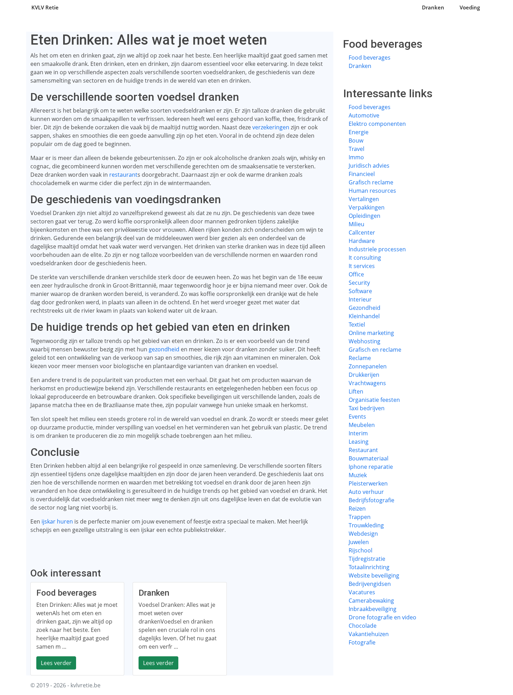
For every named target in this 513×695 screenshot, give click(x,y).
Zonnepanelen (368, 366)
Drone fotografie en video (382, 617)
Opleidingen (364, 216)
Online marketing (371, 333)
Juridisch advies (369, 165)
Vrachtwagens (367, 383)
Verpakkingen (367, 207)
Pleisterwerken (368, 483)
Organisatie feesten (374, 400)
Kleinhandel (364, 316)
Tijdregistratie (367, 559)
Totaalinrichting (369, 567)
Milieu (356, 224)
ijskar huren (57, 521)
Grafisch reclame (371, 182)
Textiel (357, 324)
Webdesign (363, 533)
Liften (356, 391)
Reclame (360, 358)
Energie (359, 132)
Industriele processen (377, 249)
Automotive (364, 115)
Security (359, 283)
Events (357, 416)
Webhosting (364, 341)
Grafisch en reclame (375, 349)
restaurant (123, 174)
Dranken (433, 7)
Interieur (360, 299)
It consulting (365, 257)
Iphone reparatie (371, 467)
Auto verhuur (366, 492)
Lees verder (56, 663)
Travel (356, 149)
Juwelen (359, 542)
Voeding (470, 7)
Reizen (357, 508)
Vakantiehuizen (369, 634)
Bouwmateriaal (368, 458)
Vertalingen (364, 199)
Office (356, 274)
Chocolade (363, 625)
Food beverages (370, 57)
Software (360, 291)
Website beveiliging (374, 575)
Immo (356, 157)
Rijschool (360, 550)
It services (362, 266)
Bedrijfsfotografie (371, 500)
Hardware (362, 241)
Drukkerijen (364, 375)
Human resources (372, 190)
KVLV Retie (45, 7)
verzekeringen (270, 127)
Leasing (359, 441)
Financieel (362, 174)
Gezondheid (364, 308)
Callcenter (362, 232)
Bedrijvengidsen (370, 584)
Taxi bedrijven (367, 408)
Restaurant (363, 450)
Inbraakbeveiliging (372, 609)
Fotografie (362, 642)
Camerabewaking (371, 600)
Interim (358, 433)
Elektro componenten (377, 124)
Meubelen (362, 425)
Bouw (356, 140)
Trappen (360, 517)
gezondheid (164, 349)
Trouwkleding (366, 525)
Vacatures (362, 592)
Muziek (358, 475)
